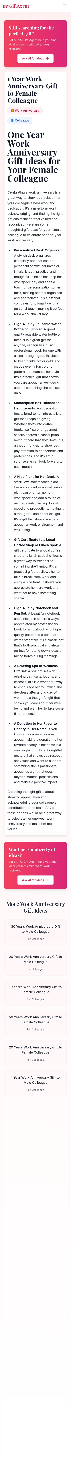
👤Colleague (20, 120)
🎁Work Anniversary (25, 110)
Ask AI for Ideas (33, 58)
